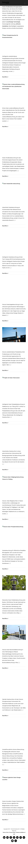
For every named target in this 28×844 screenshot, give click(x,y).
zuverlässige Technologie (13, 22)
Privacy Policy (12, 832)
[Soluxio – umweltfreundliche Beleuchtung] (14, 729)
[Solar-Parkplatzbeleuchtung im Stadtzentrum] (14, 384)
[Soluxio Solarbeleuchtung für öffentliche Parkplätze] (14, 533)
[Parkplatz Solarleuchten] (14, 41)
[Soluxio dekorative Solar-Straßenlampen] (14, 582)
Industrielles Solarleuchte (13, 447)
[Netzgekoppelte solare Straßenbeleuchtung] (14, 140)
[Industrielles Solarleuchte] (14, 436)
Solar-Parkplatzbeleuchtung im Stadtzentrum (13, 397)
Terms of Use (6, 832)
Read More (5, 77)
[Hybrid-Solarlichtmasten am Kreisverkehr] (14, 681)
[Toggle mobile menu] (25, 3)
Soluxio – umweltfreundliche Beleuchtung (10, 742)
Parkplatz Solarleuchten (12, 52)
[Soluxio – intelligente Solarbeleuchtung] (14, 239)
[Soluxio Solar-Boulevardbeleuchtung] (14, 632)
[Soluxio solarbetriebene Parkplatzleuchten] (14, 334)
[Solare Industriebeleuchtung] (14, 190)
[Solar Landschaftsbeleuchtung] (14, 90)
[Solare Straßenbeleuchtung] (14, 287)
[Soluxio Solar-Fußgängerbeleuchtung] (14, 483)
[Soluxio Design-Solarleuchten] (14, 783)
